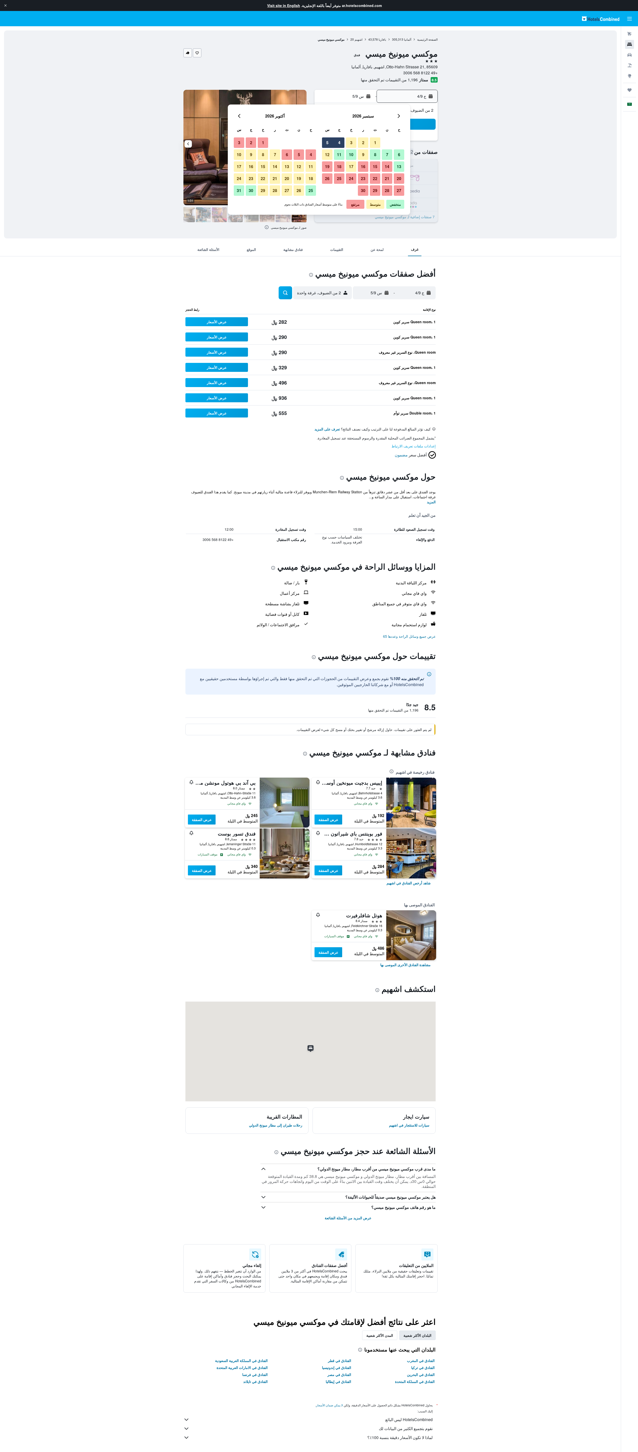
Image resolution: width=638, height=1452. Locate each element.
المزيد (431, 501)
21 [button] (387, 178)
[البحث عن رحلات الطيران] (629, 34)
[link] (409, 883)
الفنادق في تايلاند (255, 1381)
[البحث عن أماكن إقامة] (629, 44)
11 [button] (339, 154)
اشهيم (358, 39)
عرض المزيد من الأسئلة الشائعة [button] (348, 1217)
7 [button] (387, 154)
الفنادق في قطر (339, 1360)
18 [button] (339, 166)
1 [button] (375, 142)
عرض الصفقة (328, 819)
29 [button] (375, 190)
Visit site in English (283, 5)
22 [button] (375, 178)
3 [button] (351, 142)
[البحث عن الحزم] (629, 65)
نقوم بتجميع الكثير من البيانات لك (406, 1428)
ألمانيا (407, 39)
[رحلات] (629, 90)
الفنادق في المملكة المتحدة (415, 1381)
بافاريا (382, 39)
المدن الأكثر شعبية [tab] (379, 1335)
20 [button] (399, 178)
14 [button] (387, 166)
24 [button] (351, 178)
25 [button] (339, 178)
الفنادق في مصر (339, 1374)
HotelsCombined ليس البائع (409, 1419)
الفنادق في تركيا (423, 1367)
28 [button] (387, 190)
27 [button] (399, 190)
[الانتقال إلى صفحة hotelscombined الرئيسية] (600, 18)
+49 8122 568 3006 (420, 73)
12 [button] (327, 154)
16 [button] (363, 166)
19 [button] (327, 166)
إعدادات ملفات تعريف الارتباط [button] (414, 445)
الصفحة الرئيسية (427, 39)
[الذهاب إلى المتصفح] (629, 76)
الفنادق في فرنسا (255, 1374)
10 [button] (351, 154)
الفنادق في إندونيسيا (336, 1367)
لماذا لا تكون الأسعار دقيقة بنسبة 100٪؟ (400, 1437)
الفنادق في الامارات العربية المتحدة (242, 1367)
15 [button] (375, 166)
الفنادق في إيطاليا (338, 1381)
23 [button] (363, 178)
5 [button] (327, 142)
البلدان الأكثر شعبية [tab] (417, 1335)
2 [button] (363, 142)
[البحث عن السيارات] (629, 55)
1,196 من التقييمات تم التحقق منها (389, 80)
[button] (5, 5)
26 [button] (327, 178)
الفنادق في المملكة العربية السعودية (241, 1360)
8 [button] (375, 154)
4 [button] (339, 142)
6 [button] (399, 154)
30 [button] (363, 190)
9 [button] (363, 154)
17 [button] (351, 166)
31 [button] (239, 190)
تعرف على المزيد (327, 428)
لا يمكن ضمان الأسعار (329, 1405)
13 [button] (399, 166)
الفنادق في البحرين (421, 1374)
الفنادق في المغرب (421, 1360)
